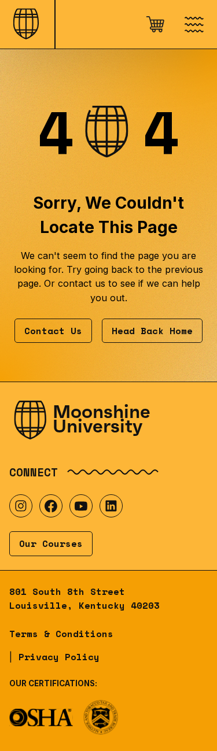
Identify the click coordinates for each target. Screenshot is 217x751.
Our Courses (51, 543)
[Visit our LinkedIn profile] (111, 505)
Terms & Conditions (61, 634)
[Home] (27, 24)
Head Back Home (152, 331)
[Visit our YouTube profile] (81, 505)
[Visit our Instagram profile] (20, 505)
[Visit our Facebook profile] (50, 505)
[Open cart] (155, 24)
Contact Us (53, 331)
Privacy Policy (59, 657)
